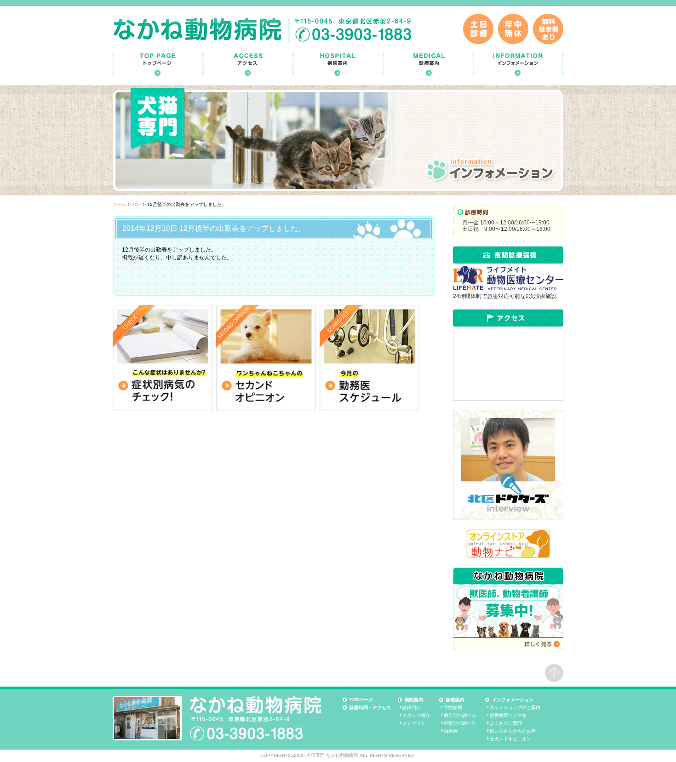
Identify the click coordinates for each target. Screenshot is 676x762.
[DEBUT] (266, 358)
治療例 (451, 730)
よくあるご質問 (506, 723)
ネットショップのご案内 (515, 707)
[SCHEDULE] (369, 358)
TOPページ (361, 699)
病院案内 (414, 699)
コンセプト (413, 723)
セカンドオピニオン (510, 738)
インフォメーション (512, 699)
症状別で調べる (460, 723)
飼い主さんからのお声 (513, 730)
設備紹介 (411, 707)
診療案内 (455, 699)
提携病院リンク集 (508, 715)
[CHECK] (162, 358)
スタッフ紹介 (416, 715)
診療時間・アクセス (370, 707)
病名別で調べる (460, 715)
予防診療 (453, 707)
